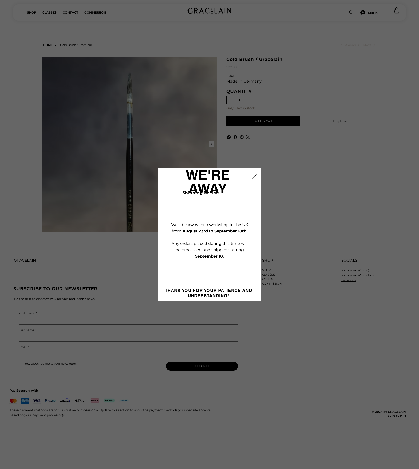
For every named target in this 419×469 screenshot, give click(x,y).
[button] (254, 176)
